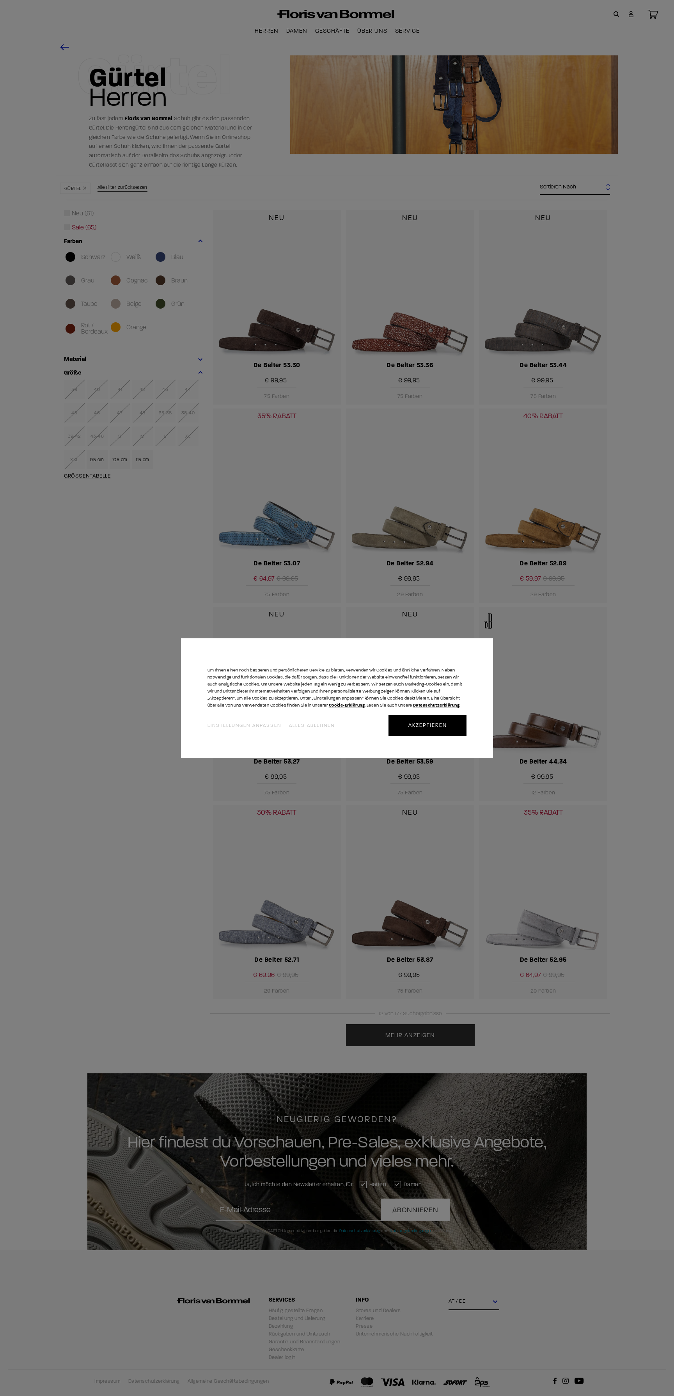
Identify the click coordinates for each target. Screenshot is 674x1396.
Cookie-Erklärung (347, 705)
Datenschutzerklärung (436, 705)
